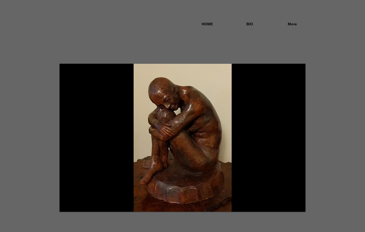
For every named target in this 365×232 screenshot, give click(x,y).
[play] (292, 207)
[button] (182, 138)
